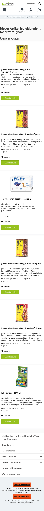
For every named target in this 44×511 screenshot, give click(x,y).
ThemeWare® (30, 503)
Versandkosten (7, 490)
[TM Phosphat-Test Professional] (22, 183)
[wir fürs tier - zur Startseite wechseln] (11, 3)
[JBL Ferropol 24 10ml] (22, 377)
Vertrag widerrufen (22, 484)
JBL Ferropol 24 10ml (11, 393)
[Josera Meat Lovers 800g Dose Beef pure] (22, 118)
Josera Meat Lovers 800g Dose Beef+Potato (21, 328)
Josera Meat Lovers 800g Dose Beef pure (20, 134)
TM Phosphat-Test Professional (16, 199)
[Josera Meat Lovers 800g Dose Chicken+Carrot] (22, 54)
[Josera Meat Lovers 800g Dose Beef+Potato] (22, 312)
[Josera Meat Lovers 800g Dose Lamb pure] (22, 248)
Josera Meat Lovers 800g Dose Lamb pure (21, 263)
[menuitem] (4, 10)
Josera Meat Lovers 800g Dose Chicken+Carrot (15, 70)
